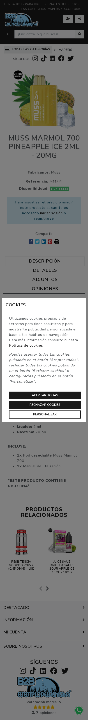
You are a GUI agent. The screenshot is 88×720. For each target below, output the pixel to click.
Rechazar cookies (45, 405)
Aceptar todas (45, 395)
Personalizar (45, 414)
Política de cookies (26, 345)
